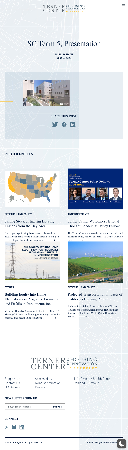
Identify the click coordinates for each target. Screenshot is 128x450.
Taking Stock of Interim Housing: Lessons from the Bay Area (30, 223)
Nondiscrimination (48, 383)
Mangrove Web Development (109, 442)
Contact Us (12, 383)
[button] (121, 443)
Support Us (12, 379)
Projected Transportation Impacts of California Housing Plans (95, 296)
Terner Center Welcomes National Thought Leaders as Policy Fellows (94, 223)
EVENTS (9, 287)
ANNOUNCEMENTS (78, 214)
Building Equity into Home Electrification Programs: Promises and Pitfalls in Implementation (31, 299)
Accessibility (43, 379)
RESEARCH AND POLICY (18, 214)
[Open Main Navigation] (123, 5)
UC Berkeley (13, 387)
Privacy (40, 387)
